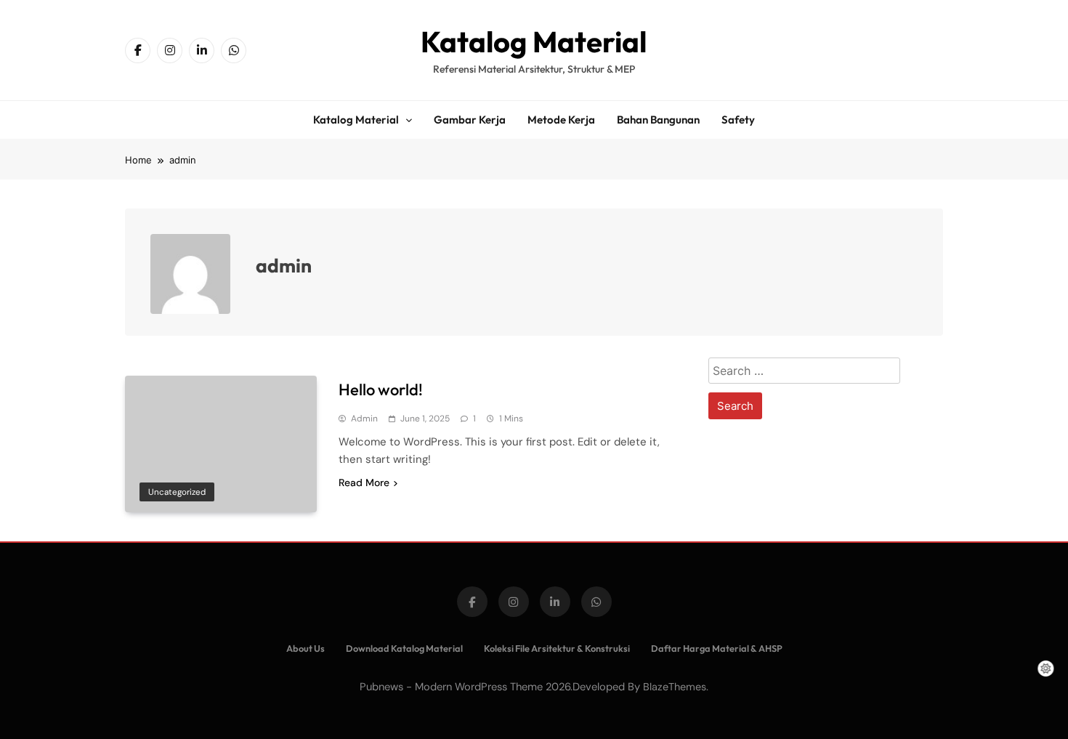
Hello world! (381, 389)
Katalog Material (534, 41)
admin (364, 418)
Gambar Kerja (470, 119)
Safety (738, 119)
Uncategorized (177, 492)
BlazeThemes (674, 686)
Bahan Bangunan (658, 119)
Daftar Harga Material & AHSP (716, 648)
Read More (364, 482)
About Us (305, 648)
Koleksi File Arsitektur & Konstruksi (557, 648)
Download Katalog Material (404, 648)
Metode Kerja (561, 119)
